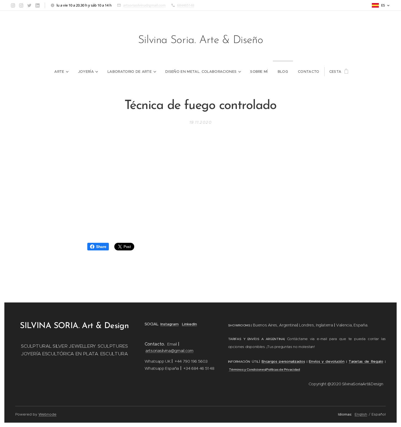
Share (101, 246)
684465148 (185, 5)
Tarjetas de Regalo (366, 361)
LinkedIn (189, 324)
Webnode (47, 414)
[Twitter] (29, 5)
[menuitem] (61, 71)
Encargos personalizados (283, 361)
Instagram (169, 324)
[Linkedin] (37, 5)
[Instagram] (13, 5)
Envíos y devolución (326, 361)
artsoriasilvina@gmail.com (144, 5)
